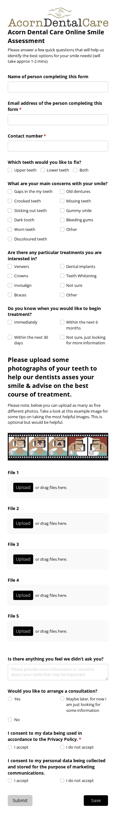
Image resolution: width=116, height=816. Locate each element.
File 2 (13, 508)
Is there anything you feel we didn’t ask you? (56, 659)
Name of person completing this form (48, 76)
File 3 (13, 544)
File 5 (13, 616)
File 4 (13, 580)
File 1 (13, 472)
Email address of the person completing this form (55, 106)
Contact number (36, 136)
